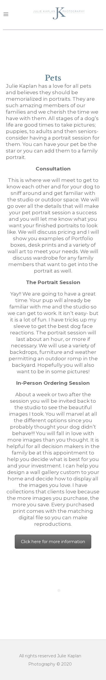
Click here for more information (53, 541)
